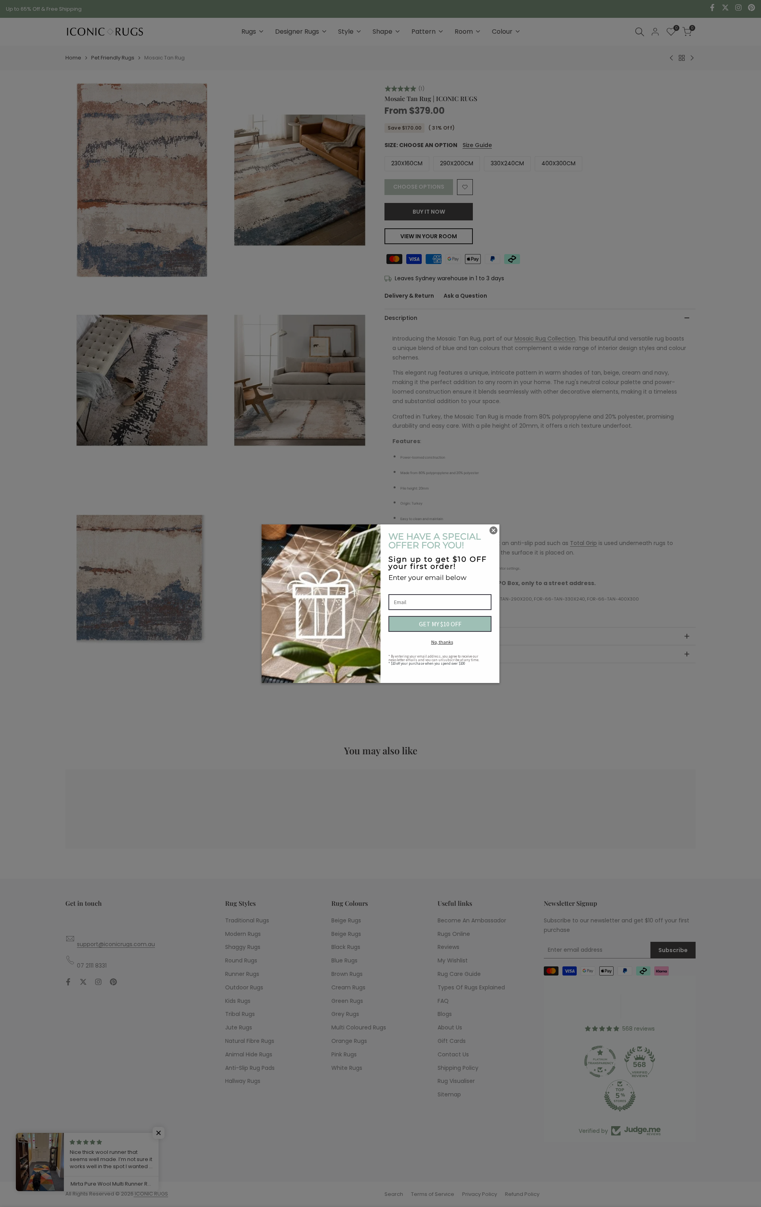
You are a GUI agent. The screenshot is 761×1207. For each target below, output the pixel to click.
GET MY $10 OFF (440, 624)
